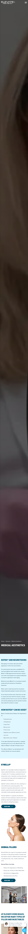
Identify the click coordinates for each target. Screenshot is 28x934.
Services (8, 641)
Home (2, 641)
